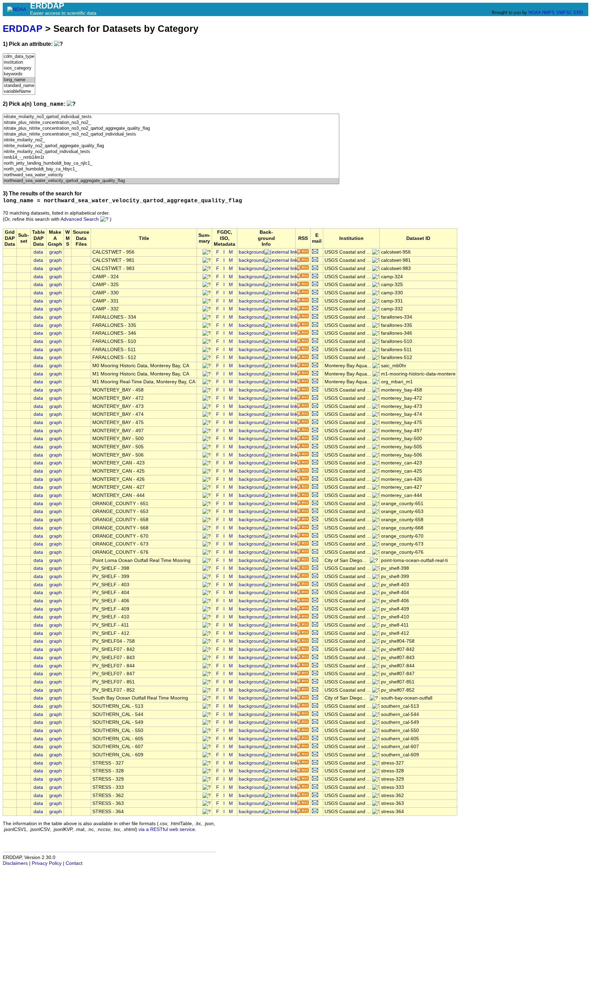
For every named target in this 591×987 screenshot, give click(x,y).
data (38, 252)
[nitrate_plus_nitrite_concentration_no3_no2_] (171, 123)
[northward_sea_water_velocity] (171, 175)
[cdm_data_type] (19, 57)
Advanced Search (80, 219)
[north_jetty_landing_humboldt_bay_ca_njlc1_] (171, 163)
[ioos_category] (19, 68)
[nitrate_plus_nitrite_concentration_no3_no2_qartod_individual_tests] (171, 134)
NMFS (548, 12)
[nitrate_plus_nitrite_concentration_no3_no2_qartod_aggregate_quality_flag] (171, 128)
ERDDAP (22, 28)
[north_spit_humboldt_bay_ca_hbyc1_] (171, 169)
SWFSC (564, 12)
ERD (578, 12)
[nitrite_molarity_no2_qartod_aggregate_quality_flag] (171, 146)
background (251, 252)
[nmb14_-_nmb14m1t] (171, 158)
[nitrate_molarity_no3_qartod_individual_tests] (171, 117)
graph (55, 252)
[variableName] (19, 91)
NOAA (534, 12)
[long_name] (19, 80)
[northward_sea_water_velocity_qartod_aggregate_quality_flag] (171, 181)
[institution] (19, 62)
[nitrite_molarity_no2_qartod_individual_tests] (171, 152)
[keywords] (19, 74)
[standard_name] (19, 86)
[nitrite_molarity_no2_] (171, 140)
